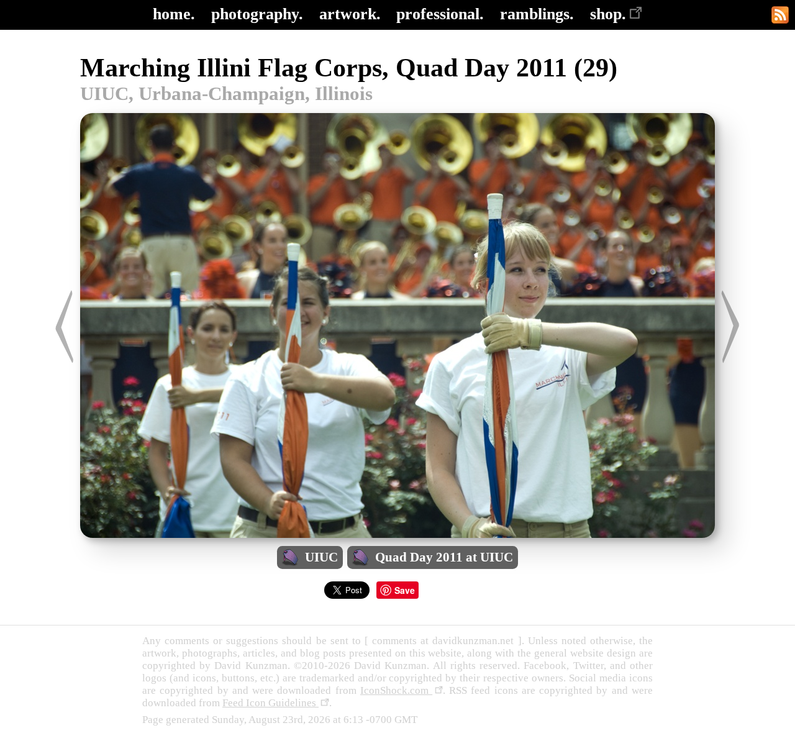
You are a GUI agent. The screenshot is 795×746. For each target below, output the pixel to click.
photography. (257, 14)
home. (174, 14)
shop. (608, 14)
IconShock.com (396, 690)
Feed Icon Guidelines (270, 703)
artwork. (350, 14)
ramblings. (537, 14)
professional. (440, 14)
